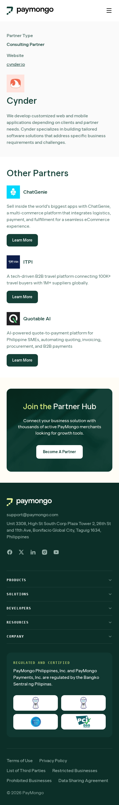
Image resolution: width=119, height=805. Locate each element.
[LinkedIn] (33, 552)
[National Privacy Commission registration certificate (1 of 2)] (35, 703)
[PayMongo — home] (30, 11)
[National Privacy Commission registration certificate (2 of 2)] (83, 703)
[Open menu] (109, 10)
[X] (21, 552)
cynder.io (16, 64)
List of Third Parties (26, 770)
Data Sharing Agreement (83, 780)
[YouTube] (56, 552)
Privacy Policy (53, 760)
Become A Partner (59, 452)
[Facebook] (10, 552)
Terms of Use (20, 760)
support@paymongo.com (32, 514)
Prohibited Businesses (29, 780)
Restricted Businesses (74, 770)
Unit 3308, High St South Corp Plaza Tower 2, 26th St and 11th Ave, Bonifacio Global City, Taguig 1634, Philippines (59, 530)
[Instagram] (45, 552)
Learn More (22, 240)
